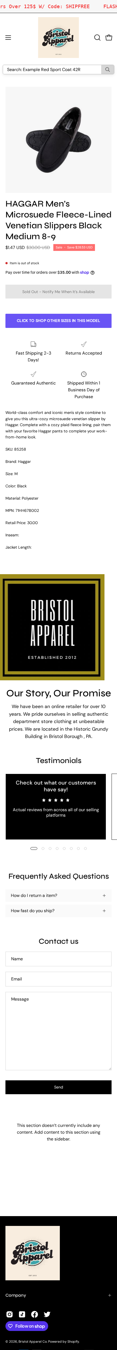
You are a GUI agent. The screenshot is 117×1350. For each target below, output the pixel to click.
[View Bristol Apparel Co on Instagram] (9, 1314)
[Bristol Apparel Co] (58, 37)
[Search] (107, 69)
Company (15, 1295)
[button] (97, 37)
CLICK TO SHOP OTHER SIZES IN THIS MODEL (58, 320)
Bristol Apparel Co (33, 1341)
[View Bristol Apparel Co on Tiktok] (22, 1314)
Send (58, 1087)
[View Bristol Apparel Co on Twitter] (47, 1314)
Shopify (73, 1341)
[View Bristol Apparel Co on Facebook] (34, 1314)
